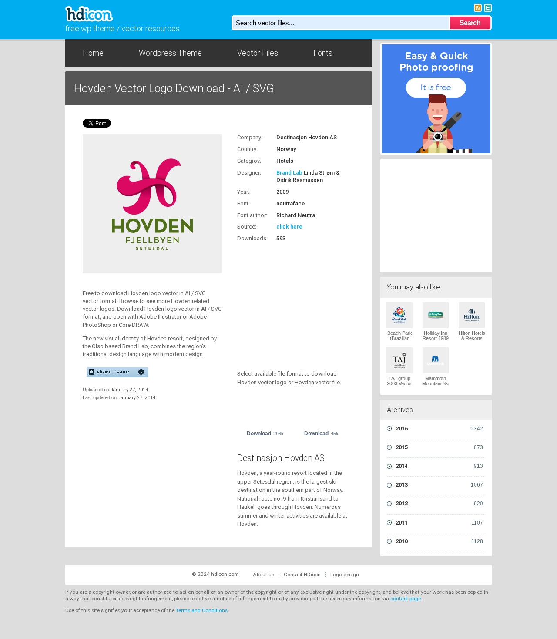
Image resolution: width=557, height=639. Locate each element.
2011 (439, 522)
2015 (439, 447)
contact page (405, 598)
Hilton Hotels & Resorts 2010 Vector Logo (472, 340)
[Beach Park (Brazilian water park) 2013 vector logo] (399, 315)
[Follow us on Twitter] (488, 7)
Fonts (322, 52)
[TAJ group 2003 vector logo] (399, 360)
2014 (439, 466)
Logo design (344, 575)
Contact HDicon (302, 575)
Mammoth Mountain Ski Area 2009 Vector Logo (435, 386)
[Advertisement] (291, 301)
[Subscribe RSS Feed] (478, 7)
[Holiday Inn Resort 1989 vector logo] (436, 315)
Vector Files (257, 52)
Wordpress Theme (170, 52)
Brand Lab (289, 172)
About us (263, 575)
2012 (439, 503)
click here (289, 226)
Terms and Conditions (202, 610)
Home (93, 52)
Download (265, 433)
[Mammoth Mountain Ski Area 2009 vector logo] (436, 360)
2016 (439, 428)
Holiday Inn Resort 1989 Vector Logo (436, 338)
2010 (439, 541)
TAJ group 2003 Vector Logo (399, 383)
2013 (439, 484)
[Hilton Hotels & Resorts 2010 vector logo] (472, 315)
